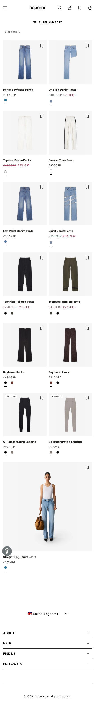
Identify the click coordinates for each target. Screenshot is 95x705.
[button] (59, 7)
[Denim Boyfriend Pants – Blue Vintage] (5, 101)
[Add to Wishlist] (41, 45)
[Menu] (5, 7)
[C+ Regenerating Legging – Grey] (12, 453)
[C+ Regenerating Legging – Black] (5, 453)
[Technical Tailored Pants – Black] (5, 314)
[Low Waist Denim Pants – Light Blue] (5, 242)
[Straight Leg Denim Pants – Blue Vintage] (5, 568)
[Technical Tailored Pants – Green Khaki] (12, 314)
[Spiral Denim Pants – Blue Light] (51, 243)
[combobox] (47, 613)
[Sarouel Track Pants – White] (51, 172)
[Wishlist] (80, 7)
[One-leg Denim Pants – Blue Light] (51, 102)
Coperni (40, 696)
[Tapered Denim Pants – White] (5, 173)
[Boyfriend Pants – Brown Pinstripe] (12, 384)
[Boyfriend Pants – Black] (5, 384)
